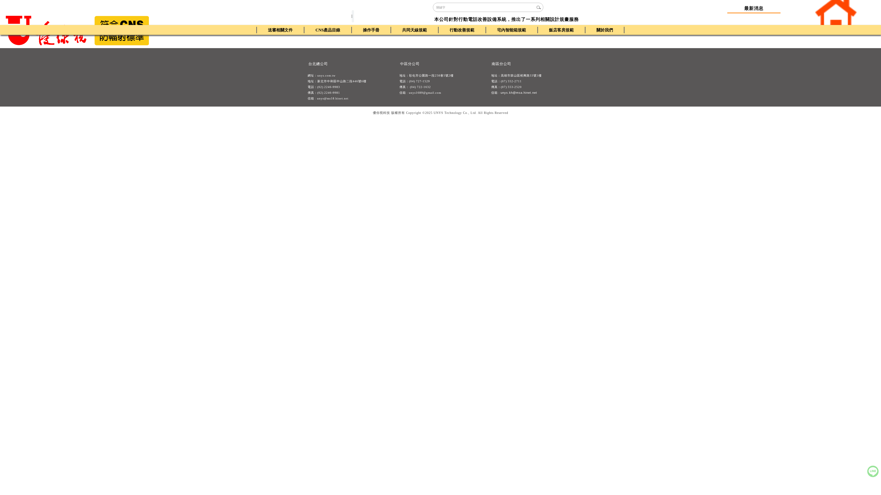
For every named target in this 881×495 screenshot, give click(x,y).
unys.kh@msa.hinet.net (519, 92)
